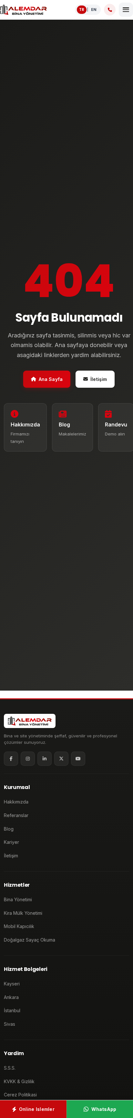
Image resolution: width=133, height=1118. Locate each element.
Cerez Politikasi (20, 1094)
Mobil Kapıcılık (19, 926)
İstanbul (12, 1010)
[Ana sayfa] (23, 10)
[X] (61, 759)
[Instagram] (28, 759)
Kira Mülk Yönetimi (23, 913)
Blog (9, 829)
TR (81, 9)
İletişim (98, 379)
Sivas (9, 1024)
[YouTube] (78, 759)
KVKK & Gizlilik (19, 1081)
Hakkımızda (16, 801)
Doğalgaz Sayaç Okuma (29, 940)
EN (94, 9)
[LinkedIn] (44, 759)
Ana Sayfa (51, 379)
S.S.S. (9, 1068)
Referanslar (16, 815)
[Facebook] (11, 759)
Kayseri (12, 983)
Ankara (11, 997)
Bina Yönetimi (18, 899)
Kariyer (11, 842)
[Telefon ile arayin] (110, 9)
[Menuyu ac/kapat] (126, 10)
